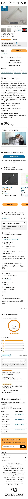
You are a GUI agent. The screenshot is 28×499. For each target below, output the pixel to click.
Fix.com (4, 452)
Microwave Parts (17, 479)
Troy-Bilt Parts (13, 472)
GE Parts (13, 466)
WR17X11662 (15, 239)
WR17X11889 (7, 239)
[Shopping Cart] (24, 3)
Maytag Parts (7, 470)
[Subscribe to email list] (23, 446)
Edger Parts (10, 484)
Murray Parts (20, 470)
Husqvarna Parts (20, 466)
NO (3, 268)
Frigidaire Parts (6, 466)
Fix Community (6, 460)
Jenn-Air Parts (6, 468)
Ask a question (14, 157)
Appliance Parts (8, 481)
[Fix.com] (3, 3)
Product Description (7, 72)
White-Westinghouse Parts (9, 474)
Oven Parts (20, 477)
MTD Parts (13, 470)
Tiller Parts (17, 484)
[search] (19, 3)
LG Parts (22, 468)
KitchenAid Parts (14, 468)
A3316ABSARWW (19, 430)
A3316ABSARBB (19, 425)
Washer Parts (9, 475)
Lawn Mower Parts (18, 481)
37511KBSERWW (19, 419)
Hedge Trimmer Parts (18, 483)
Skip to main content (14, 5)
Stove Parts (13, 477)
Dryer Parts (6, 477)
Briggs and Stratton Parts (10, 465)
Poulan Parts (5, 472)
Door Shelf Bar (7, 187)
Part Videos (17, 72)
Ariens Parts (17, 463)
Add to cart (19, 51)
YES (22, 266)
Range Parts (9, 479)
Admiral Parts (10, 463)
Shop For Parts (6, 457)
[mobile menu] (7, 3)
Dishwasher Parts (20, 474)
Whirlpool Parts (21, 472)
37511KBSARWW (19, 414)
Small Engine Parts (8, 483)
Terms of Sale (19, 495)
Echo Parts (20, 465)
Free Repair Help (6, 455)
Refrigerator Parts (17, 475)
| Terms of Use (9, 495)
